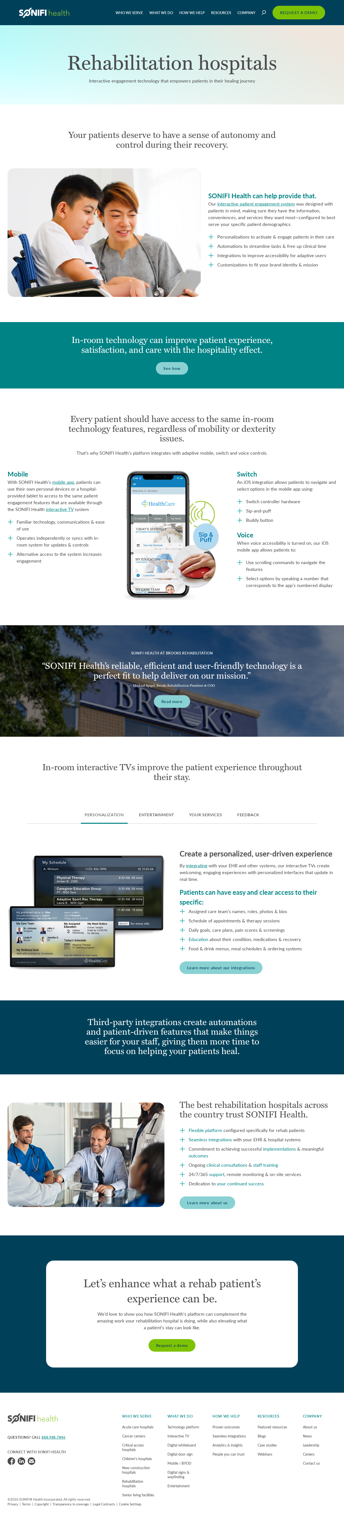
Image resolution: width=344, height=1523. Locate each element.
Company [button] (246, 12)
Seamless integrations (210, 1140)
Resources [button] (221, 12)
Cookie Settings (130, 1504)
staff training (265, 1165)
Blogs (262, 1436)
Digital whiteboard (181, 1445)
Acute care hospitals (137, 1427)
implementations (279, 1149)
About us (310, 1427)
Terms (26, 1504)
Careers (309, 1454)
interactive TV (60, 509)
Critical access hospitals (133, 1447)
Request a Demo (299, 12)
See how (172, 368)
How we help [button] (192, 12)
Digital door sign (180, 1454)
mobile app (63, 482)
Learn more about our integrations (221, 967)
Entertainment (178, 1485)
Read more (171, 701)
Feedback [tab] (248, 814)
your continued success (240, 1184)
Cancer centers (133, 1436)
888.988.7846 (53, 1437)
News (307, 1436)
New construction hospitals (136, 1470)
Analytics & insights (228, 1445)
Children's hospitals (137, 1458)
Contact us (311, 1463)
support (216, 1174)
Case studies (267, 1445)
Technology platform (183, 1427)
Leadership (311, 1445)
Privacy (13, 1504)
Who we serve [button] (129, 12)
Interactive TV (178, 1436)
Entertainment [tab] (156, 814)
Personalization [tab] (104, 814)
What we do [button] (161, 12)
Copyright (42, 1504)
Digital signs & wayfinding (178, 1474)
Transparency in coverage (71, 1504)
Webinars (265, 1454)
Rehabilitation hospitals (132, 1483)
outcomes (198, 1156)
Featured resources (272, 1427)
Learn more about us (207, 1202)
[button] (264, 13)
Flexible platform (205, 1130)
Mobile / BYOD (179, 1463)
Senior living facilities (138, 1495)
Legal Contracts (104, 1504)
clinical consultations (227, 1165)
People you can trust (229, 1454)
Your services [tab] (205, 814)
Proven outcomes (226, 1427)
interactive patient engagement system (256, 204)
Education (198, 939)
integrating (196, 866)
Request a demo (172, 1345)
